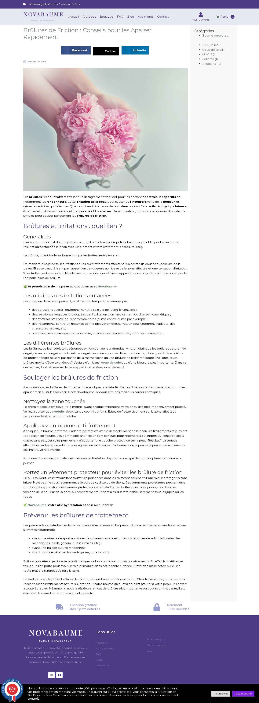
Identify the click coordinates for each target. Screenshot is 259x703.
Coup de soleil (212, 49)
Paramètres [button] (221, 693)
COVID (207, 54)
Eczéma (208, 59)
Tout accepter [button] (243, 693)
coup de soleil (111, 362)
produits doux (62, 411)
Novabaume (107, 286)
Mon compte (201, 19)
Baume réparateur (215, 35)
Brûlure (207, 45)
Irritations (209, 63)
